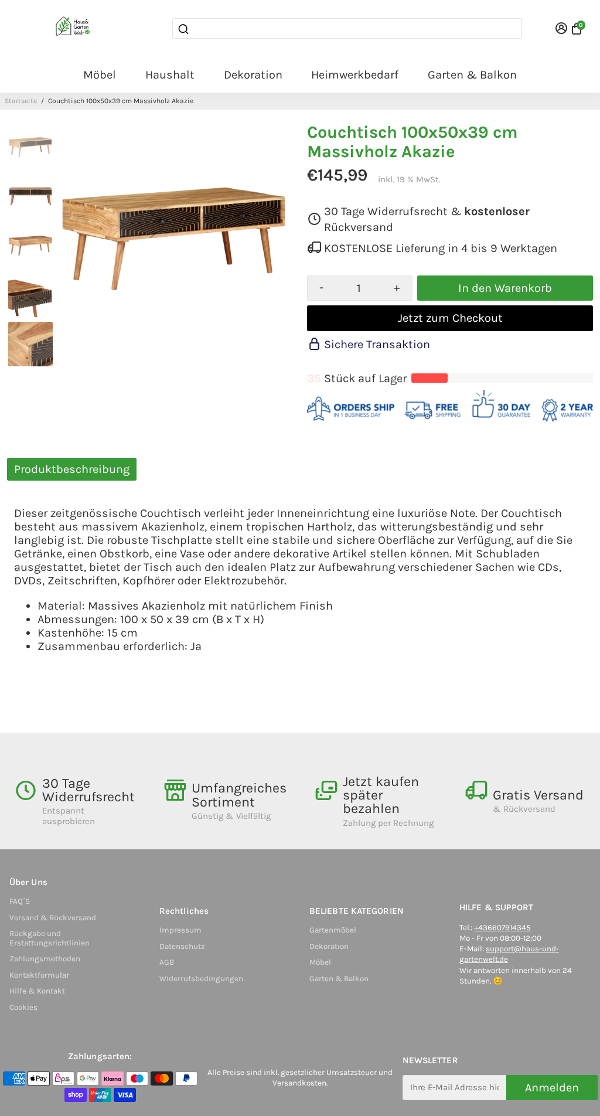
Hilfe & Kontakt (37, 990)
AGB (166, 962)
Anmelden (552, 1087)
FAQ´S (19, 901)
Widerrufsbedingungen (201, 978)
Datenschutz (181, 946)
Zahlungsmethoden (44, 958)
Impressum (180, 930)
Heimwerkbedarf (354, 74)
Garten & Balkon (472, 74)
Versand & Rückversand (52, 917)
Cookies (23, 1007)
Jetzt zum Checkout (450, 318)
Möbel (99, 74)
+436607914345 (502, 927)
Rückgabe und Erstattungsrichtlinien (49, 938)
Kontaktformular (39, 975)
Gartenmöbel (332, 930)
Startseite (21, 101)
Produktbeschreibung (71, 469)
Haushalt (170, 74)
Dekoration (253, 74)
